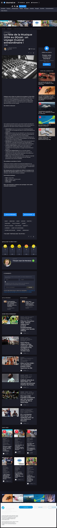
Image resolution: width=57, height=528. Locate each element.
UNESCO (30, 319)
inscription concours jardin (30, 471)
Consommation (49, 8)
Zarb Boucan (25, 230)
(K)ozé (6, 221)
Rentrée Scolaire (6, 471)
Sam (32, 394)
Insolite (32, 8)
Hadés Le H (25, 225)
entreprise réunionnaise (17, 468)
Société (3, 8)
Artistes (23, 221)
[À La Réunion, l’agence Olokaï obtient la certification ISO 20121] (19, 461)
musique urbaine (28, 377)
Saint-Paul (22, 378)
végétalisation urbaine (30, 474)
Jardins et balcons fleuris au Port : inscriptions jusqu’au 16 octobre (31, 478)
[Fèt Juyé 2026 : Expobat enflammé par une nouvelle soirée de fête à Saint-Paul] (10, 395)
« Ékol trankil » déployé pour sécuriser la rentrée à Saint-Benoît (7, 476)
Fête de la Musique (9, 225)
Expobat (26, 392)
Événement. (22, 392)
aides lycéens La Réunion (18, 439)
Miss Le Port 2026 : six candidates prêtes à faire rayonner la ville (27, 365)
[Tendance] (4, 431)
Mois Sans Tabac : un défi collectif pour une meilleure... (30, 303)
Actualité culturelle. (29, 409)
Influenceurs (15, 8)
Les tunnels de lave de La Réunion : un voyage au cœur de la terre (46, 83)
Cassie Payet (7, 223)
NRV (12, 254)
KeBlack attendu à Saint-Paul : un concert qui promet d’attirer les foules (27, 382)
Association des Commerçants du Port (26, 359)
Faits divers (4, 10)
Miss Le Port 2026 (23, 361)
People (37, 8)
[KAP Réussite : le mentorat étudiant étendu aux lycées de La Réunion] (19, 433)
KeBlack (30, 376)
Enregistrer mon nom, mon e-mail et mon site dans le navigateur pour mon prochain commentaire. (17, 284)
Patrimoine (27, 318)
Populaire (35, 2)
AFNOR (20, 466)
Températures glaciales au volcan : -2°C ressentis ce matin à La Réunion (46, 112)
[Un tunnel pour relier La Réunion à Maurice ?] (46, 119)
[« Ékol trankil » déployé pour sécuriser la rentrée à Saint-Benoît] (7, 461)
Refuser (40, 507)
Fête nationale (29, 339)
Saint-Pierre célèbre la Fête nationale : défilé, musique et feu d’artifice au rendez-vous (26, 347)
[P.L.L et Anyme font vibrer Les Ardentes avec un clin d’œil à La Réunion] (10, 412)
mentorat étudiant (18, 442)
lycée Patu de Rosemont (5, 470)
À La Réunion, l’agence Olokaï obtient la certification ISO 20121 (19, 475)
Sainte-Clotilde (30, 441)
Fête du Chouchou (23, 317)
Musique (26, 8)
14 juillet (26, 337)
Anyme (21, 410)
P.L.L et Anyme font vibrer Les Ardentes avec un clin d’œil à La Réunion (27, 418)
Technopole (29, 442)
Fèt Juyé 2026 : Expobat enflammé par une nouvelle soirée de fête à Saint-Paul (27, 399)
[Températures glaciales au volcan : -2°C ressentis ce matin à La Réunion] (46, 106)
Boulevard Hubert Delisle (25, 338)
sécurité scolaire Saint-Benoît (6, 473)
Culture (8, 8)
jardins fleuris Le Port (30, 472)
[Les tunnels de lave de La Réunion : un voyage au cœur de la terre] (46, 77)
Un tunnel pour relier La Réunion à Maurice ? (44, 125)
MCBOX (32, 393)
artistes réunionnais (27, 410)
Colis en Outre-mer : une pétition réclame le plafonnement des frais (44, 138)
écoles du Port (6, 443)
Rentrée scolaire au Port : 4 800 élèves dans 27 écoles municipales (7, 449)
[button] (2, 2)
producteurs (23, 319)
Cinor (32, 438)
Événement (7, 32)
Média (21, 8)
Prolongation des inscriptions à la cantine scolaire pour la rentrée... (12, 304)
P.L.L (30, 412)
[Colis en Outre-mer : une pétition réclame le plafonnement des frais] (46, 132)
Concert (24, 223)
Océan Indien (26, 412)
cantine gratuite (6, 440)
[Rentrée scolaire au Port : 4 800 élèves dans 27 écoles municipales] (7, 433)
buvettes (29, 221)
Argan (17, 221)
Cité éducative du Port (6, 441)
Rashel (25, 394)
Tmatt (26, 378)
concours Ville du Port (30, 469)
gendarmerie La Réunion (6, 469)
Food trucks (18, 225)
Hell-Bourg (30, 317)
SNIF (33, 254)
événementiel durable (17, 469)
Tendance (22, 2)
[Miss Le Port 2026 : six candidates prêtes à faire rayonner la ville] (10, 360)
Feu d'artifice (22, 340)
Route (28, 440)
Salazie (27, 319)
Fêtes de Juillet (23, 393)
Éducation (5, 438)
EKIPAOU (16, 440)
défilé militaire (23, 339)
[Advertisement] (28, 16)
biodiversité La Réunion (30, 468)
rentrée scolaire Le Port (6, 445)
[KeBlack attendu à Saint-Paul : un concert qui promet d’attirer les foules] (10, 378)
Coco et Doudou (16, 223)
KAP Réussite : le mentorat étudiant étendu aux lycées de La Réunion (19, 447)
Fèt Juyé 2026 (31, 392)
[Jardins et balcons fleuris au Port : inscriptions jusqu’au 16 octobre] (31, 461)
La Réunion (22, 318)
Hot (29, 2)
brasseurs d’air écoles (6, 439)
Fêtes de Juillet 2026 (24, 376)
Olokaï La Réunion (18, 471)
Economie (17, 466)
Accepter (26, 507)
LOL (19, 254)
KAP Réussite (17, 441)
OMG (5, 254)
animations (12, 221)
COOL (26, 254)
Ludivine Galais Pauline (10, 230)
